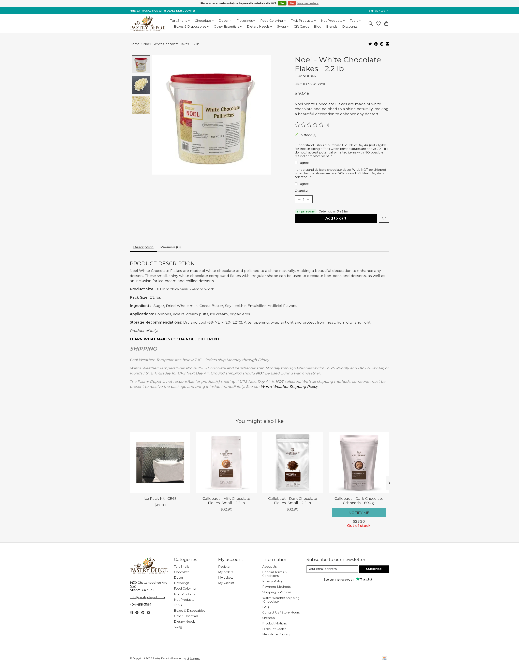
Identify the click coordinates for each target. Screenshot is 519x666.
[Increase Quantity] (308, 199)
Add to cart (335, 218)
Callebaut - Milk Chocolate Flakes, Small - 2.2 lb (226, 500)
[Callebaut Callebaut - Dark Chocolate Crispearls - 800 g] (359, 462)
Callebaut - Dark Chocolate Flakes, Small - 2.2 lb (292, 500)
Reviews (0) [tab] (170, 247)
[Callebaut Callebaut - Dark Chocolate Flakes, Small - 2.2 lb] (292, 462)
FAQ (265, 607)
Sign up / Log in (378, 10)
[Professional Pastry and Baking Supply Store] (148, 23)
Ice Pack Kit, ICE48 (160, 498)
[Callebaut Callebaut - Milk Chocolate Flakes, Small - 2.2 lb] (226, 462)
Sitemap (268, 618)
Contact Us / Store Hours (281, 612)
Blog (317, 26)
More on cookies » (307, 3)
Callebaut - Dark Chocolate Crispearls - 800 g (359, 500)
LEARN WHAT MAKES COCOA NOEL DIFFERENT (175, 339)
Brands (331, 26)
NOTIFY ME (359, 512)
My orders (225, 572)
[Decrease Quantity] (299, 199)
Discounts (349, 26)
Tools (178, 605)
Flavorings (181, 583)
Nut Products (184, 600)
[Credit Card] (384, 658)
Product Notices (274, 623)
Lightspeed (193, 658)
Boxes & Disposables (189, 610)
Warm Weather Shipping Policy (289, 386)
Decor (178, 577)
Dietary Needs (184, 621)
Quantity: (301, 191)
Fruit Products (184, 594)
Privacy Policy (272, 581)
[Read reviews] (309, 124)
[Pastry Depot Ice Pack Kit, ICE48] (160, 462)
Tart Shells (181, 566)
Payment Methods (276, 587)
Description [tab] (143, 247)
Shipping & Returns (276, 592)
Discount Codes (274, 629)
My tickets (225, 577)
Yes (282, 3)
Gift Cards (301, 26)
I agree (303, 163)
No (292, 3)
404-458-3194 (140, 604)
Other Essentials (186, 616)
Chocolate (181, 572)
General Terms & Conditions (274, 574)
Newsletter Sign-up (277, 634)
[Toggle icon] (371, 23)
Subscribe (374, 569)
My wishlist (226, 583)
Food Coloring (185, 588)
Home (134, 44)
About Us (269, 566)
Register (224, 566)
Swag (178, 627)
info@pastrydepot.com (147, 597)
